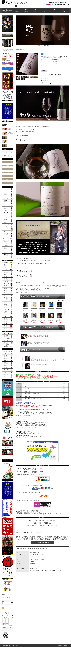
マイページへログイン (54, 11)
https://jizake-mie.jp (33, 568)
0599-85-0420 (39, 523)
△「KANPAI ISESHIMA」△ (8, 456)
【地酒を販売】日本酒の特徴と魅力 (42, 542)
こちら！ (42, 474)
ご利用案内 (16, 11)
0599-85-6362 (48, 523)
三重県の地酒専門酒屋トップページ (7, 11)
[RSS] (3, 608)
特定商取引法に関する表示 (15, 645)
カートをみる (64, 11)
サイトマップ (45, 11)
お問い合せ (26, 11)
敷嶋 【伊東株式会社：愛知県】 (28, 50)
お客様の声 (35, 11)
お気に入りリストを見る (6, 597)
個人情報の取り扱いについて (7, 645)
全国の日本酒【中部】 (20, 50)
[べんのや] (9, 3)
